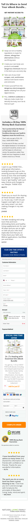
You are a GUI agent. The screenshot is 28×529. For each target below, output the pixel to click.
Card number (6, 401)
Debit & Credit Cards (10, 412)
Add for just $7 (14, 386)
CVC (15, 405)
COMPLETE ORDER (14, 425)
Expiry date (6, 405)
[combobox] (14, 300)
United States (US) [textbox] (8, 300)
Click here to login (17, 259)
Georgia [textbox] (5, 305)
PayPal (7, 415)
